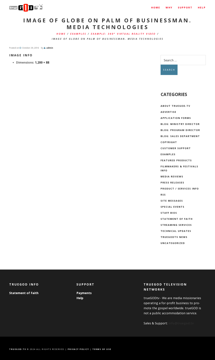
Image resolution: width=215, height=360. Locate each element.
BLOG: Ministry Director (180, 124)
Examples (78, 33)
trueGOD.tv (17, 349)
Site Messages (172, 200)
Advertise (168, 111)
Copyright (169, 142)
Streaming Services (176, 224)
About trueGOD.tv (175, 105)
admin (49, 47)
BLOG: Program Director (180, 130)
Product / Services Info (180, 188)
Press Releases (172, 182)
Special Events (172, 206)
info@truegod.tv (181, 323)
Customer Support (176, 148)
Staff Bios (169, 212)
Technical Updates (176, 231)
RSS (163, 194)
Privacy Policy (78, 349)
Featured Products (176, 160)
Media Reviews (172, 176)
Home (61, 33)
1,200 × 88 (42, 62)
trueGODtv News (174, 237)
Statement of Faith (177, 218)
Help (79, 298)
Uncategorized (173, 243)
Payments (84, 293)
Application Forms (176, 118)
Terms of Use (101, 349)
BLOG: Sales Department (180, 136)
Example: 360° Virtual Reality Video (123, 33)
